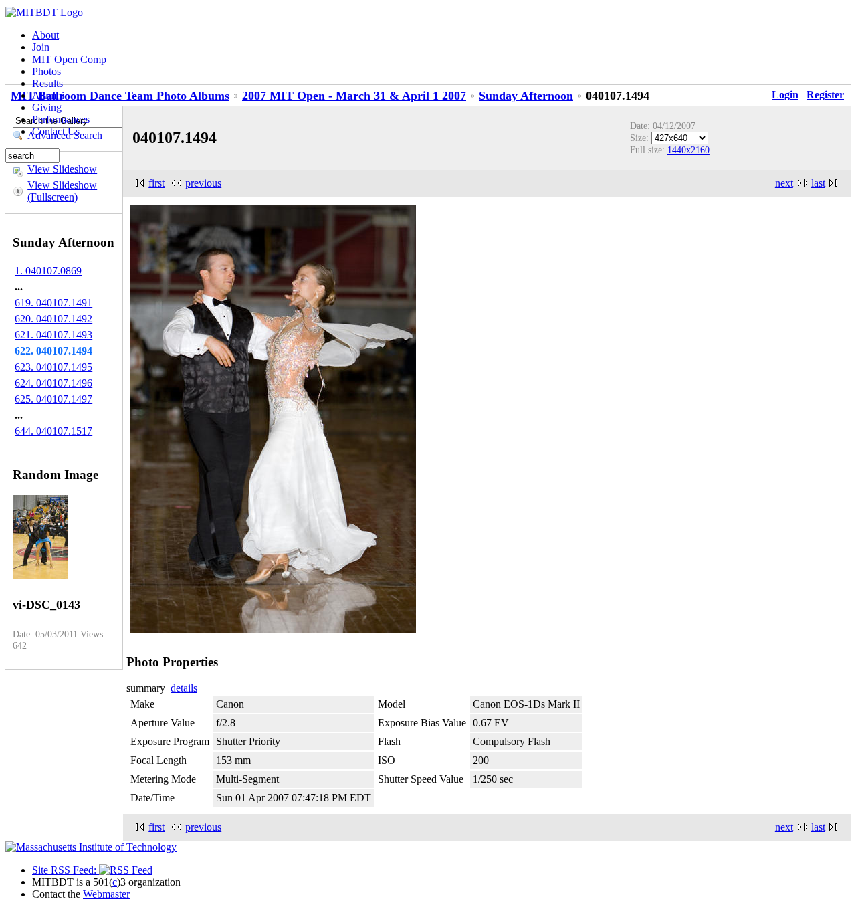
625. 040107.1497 (53, 399)
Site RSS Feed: (65, 870)
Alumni (48, 95)
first (156, 183)
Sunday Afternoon (526, 95)
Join (40, 47)
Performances (61, 119)
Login (785, 94)
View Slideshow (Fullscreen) (62, 191)
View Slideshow (62, 169)
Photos (46, 71)
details (184, 688)
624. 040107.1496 (53, 383)
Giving (47, 107)
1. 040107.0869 (48, 270)
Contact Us (56, 131)
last (818, 183)
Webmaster (106, 894)
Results (47, 83)
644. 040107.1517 (53, 431)
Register (825, 94)
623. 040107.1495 (53, 367)
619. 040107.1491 (53, 302)
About (45, 35)
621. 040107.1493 (53, 334)
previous (203, 183)
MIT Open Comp (69, 59)
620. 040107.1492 (53, 318)
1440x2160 (688, 149)
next (784, 183)
